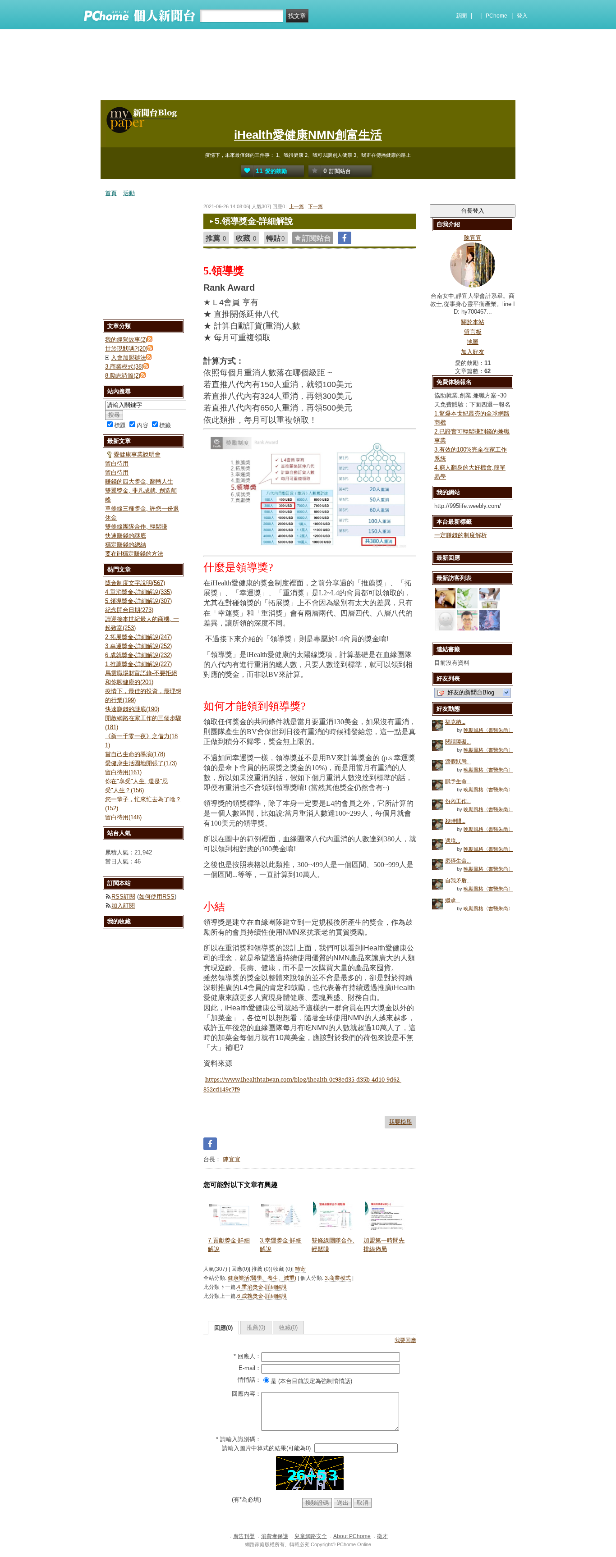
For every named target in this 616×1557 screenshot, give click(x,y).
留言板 (473, 332)
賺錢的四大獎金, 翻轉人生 (139, 481)
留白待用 (117, 463)
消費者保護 (274, 1536)
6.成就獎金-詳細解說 (262, 1296)
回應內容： (246, 1393)
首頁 (111, 193)
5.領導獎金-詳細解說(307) (138, 601)
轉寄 (300, 1269)
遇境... (452, 841)
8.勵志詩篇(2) (122, 375)
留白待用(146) (123, 817)
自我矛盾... (458, 880)
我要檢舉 (400, 1122)
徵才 (382, 1536)
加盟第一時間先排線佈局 (384, 1244)
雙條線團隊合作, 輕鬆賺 (333, 1244)
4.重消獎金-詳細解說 (262, 1287)
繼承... (452, 900)
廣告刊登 (244, 1536)
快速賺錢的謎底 (125, 535)
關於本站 (472, 322)
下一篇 (315, 206)
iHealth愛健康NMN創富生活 (308, 135)
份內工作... (458, 801)
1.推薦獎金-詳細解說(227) (138, 664)
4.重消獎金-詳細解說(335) (138, 592)
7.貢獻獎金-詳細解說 (229, 1244)
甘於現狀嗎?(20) (126, 348)
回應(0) (223, 1327)
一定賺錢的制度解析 (460, 535)
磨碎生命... (458, 861)
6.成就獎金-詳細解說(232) (138, 655)
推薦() (256, 1327)
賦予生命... (458, 781)
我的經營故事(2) (126, 339)
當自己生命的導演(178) (135, 754)
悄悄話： (249, 1379)
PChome (496, 16)
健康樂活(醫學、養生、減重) (262, 1278)
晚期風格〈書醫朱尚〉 (488, 730)
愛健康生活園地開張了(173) (141, 763)
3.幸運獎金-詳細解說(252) (138, 646)
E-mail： (250, 1368)
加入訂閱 (123, 905)
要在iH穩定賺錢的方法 (134, 553)
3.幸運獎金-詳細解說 (281, 1244)
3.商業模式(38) (124, 366)
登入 (522, 16)
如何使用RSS (157, 896)
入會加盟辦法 (128, 357)
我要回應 (405, 1340)
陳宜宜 (230, 1159)
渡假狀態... (458, 761)
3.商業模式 (338, 1278)
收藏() (288, 1327)
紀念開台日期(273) (129, 610)
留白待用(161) (123, 772)
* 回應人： (247, 1356)
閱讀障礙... (458, 742)
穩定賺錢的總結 (125, 544)
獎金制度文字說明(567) (135, 583)
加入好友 (472, 351)
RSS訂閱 (123, 896)
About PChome (352, 1536)
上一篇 (296, 206)
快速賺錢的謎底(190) (132, 709)
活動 (129, 193)
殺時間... (455, 821)
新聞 (461, 16)
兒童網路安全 (310, 1536)
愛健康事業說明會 (137, 454)
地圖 (472, 341)
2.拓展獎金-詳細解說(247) (138, 637)
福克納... (455, 722)
